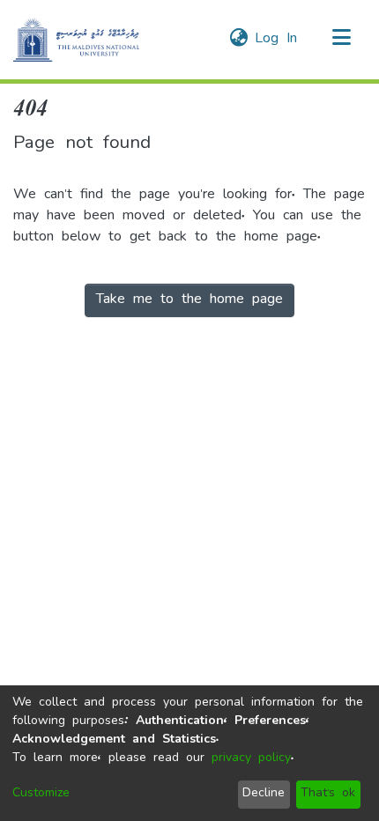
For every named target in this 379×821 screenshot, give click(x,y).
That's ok (328, 794)
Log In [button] (277, 39)
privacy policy (251, 759)
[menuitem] (238, 39)
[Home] (76, 40)
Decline (263, 794)
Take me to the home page (189, 300)
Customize (41, 794)
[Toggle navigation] (341, 39)
